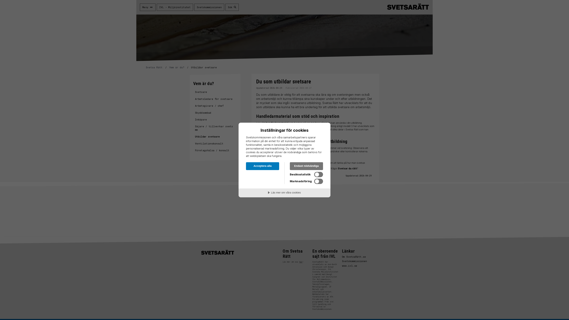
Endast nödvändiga (306, 165)
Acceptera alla (263, 165)
